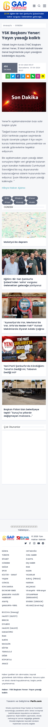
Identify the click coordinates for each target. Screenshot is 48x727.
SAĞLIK (5, 567)
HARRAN (29, 582)
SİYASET (5, 559)
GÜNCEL (5, 582)
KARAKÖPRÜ (7, 632)
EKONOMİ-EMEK (9, 590)
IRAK (28, 567)
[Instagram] (34, 543)
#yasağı (19, 202)
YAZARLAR (30, 574)
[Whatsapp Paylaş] (8, 76)
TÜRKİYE (5, 555)
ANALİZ (5, 663)
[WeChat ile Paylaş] (32, 76)
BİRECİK (5, 620)
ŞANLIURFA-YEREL (9, 605)
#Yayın (7, 202)
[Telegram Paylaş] (22, 76)
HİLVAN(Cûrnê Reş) (35, 605)
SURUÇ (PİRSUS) (33, 578)
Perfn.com (36, 701)
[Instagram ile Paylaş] (37, 76)
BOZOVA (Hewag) (10, 612)
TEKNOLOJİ (7, 651)
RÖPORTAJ (7, 659)
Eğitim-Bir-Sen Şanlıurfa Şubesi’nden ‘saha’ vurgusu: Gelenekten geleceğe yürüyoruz (24, 15)
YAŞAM (5, 578)
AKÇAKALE (30, 586)
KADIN (28, 570)
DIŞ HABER (30, 563)
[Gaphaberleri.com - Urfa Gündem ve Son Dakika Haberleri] (15, 5)
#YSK (6, 198)
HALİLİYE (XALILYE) (10, 628)
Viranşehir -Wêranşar (36, 590)
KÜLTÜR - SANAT (9, 574)
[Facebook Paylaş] (17, 76)
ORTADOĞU (31, 551)
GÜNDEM (18, 25)
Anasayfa (7, 25)
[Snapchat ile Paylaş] (42, 76)
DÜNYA (5, 551)
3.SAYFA (29, 559)
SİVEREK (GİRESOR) (34, 601)
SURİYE (5, 640)
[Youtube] (38, 543)
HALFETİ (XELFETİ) (9, 616)
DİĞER (4, 655)
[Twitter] (25, 543)
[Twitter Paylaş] (12, 76)
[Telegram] (43, 543)
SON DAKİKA (7, 586)
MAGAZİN (6, 644)
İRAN (4, 636)
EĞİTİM (5, 648)
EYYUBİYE (6, 624)
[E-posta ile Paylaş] (27, 76)
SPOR (4, 570)
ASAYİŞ (5, 601)
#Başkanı (19, 198)
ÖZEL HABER (31, 555)
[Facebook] (30, 543)
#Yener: (32, 198)
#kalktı (32, 202)
